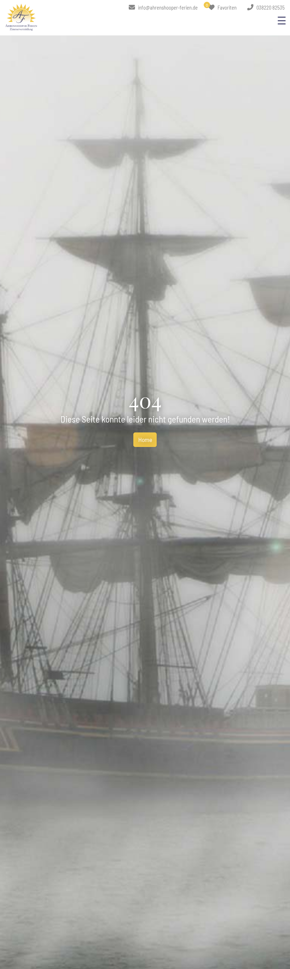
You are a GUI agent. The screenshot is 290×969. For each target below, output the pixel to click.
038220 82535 (270, 7)
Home (145, 439)
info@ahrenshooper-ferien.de (167, 7)
